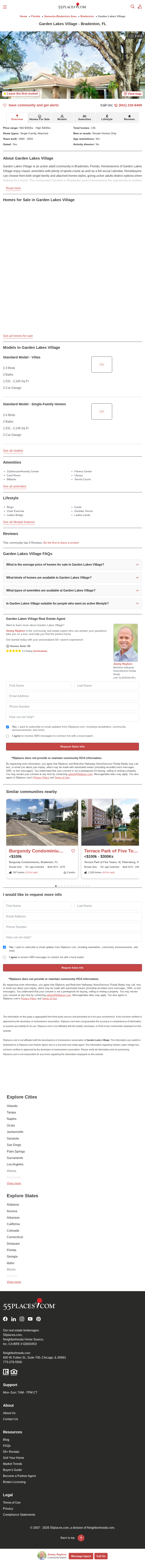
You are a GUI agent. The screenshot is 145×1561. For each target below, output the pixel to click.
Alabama (13, 1204)
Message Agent (81, 1556)
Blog (6, 1439)
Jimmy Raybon (15, 630)
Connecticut (15, 1237)
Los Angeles (15, 1164)
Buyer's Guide (12, 1469)
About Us (9, 1413)
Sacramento (15, 1158)
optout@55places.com (80, 774)
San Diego (14, 1144)
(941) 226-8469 (130, 105)
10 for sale (31, 872)
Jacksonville (15, 1131)
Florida (11, 1250)
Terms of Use (62, 777)
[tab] (17, 117)
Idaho (10, 1263)
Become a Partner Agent (19, 1476)
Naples (11, 1118)
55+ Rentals (11, 1451)
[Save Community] (73, 851)
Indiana (12, 1276)
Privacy (8, 1508)
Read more (13, 188)
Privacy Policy (41, 777)
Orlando (12, 1106)
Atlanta (11, 1171)
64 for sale (108, 872)
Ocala (11, 1125)
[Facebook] (5, 1319)
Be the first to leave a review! (61, 542)
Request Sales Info (72, 746)
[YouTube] (30, 1319)
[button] (72, 564)
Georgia (12, 1256)
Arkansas (13, 1217)
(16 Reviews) (40, 651)
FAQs (7, 1445)
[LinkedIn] (13, 1319)
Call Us (101, 1556)
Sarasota (13, 1138)
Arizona (12, 1211)
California (13, 1224)
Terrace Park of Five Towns (111, 850)
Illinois (11, 1269)
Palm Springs (16, 1151)
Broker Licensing (14, 1482)
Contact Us (10, 1419)
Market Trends (12, 1463)
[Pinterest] (38, 1319)
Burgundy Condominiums (36, 850)
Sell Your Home (13, 1457)
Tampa (11, 1112)
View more (14, 1183)
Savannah (14, 1177)
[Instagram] (22, 1319)
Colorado (13, 1230)
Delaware (13, 1243)
